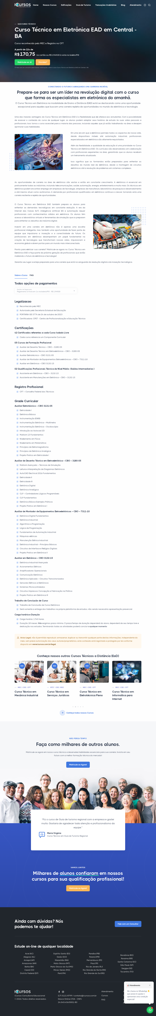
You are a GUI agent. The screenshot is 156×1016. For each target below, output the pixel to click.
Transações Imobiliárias (105, 5)
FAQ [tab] (32, 275)
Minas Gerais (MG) (62, 970)
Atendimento (135, 5)
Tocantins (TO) (126, 972)
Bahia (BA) (29, 967)
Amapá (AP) (29, 960)
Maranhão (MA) (62, 960)
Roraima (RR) (127, 958)
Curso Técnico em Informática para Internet (90, 695)
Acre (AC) (29, 953)
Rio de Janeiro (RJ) (94, 967)
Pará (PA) (62, 973)
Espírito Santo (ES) (61, 953)
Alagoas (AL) (29, 957)
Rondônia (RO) (126, 955)
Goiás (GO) (62, 957)
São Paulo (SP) (126, 965)
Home (35, 5)
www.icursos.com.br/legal (44, 644)
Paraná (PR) (94, 957)
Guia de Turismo (83, 5)
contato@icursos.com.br (85, 996)
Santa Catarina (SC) (127, 962)
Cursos (104, 995)
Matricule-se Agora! (78, 765)
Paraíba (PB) (94, 953)
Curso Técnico (29, 24)
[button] (19, 681)
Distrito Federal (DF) (29, 973)
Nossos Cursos (50, 5)
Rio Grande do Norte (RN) (94, 970)
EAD (19, 24)
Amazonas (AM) (29, 963)
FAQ (103, 999)
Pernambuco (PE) (94, 960)
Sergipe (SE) (127, 968)
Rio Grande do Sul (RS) (94, 973)
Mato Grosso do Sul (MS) (61, 967)
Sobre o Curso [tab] (21, 275)
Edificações (66, 5)
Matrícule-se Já (25, 62)
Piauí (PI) (94, 963)
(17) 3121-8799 (65, 996)
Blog (123, 5)
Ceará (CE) (29, 970)
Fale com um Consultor (128, 924)
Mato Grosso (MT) (62, 963)
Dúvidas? (43, 62)
